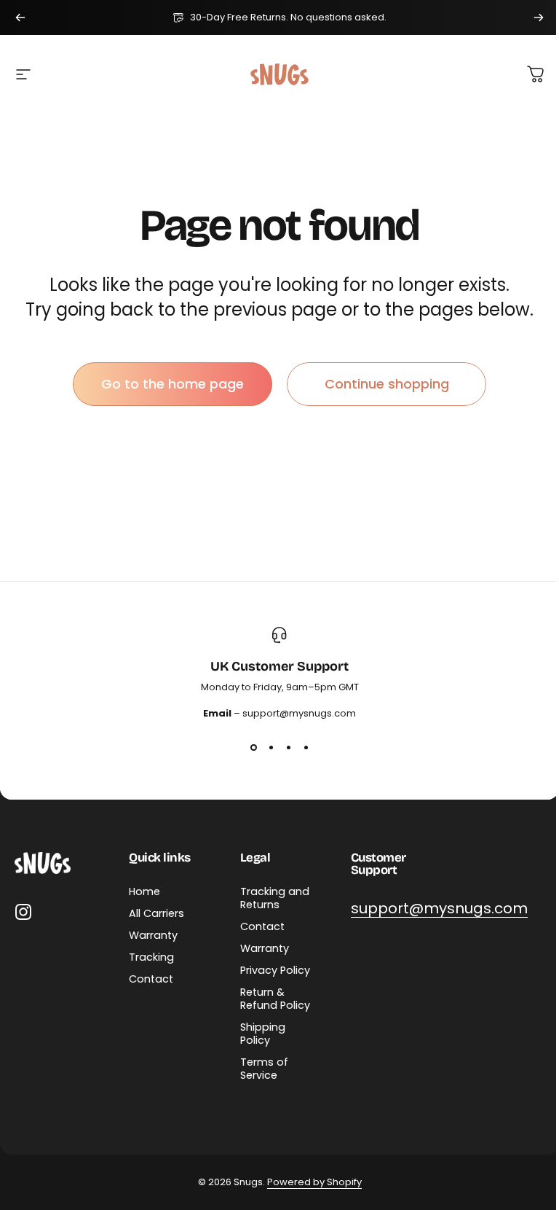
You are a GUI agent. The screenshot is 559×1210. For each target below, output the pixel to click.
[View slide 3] (288, 747)
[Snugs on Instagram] (23, 912)
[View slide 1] (253, 747)
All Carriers (156, 913)
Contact (151, 978)
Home (144, 891)
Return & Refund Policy (275, 998)
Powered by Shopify (314, 1182)
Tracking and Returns (274, 898)
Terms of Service (264, 1068)
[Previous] (20, 17)
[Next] (539, 17)
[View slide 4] (305, 747)
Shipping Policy (262, 1033)
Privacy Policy (275, 970)
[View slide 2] (271, 747)
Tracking (151, 957)
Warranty (153, 935)
